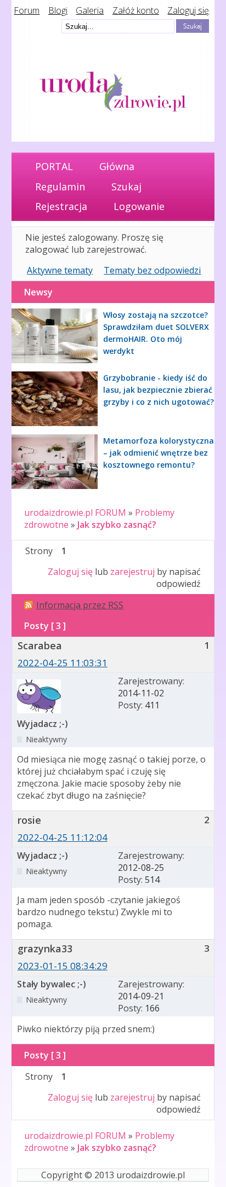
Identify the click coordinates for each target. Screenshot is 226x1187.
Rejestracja (61, 206)
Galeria (90, 10)
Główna (116, 166)
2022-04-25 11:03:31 (63, 662)
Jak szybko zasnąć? (116, 525)
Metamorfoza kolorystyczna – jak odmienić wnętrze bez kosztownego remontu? (158, 452)
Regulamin (60, 186)
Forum (26, 10)
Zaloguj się (188, 10)
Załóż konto (135, 10)
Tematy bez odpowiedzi (152, 270)
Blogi (57, 10)
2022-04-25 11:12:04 (63, 837)
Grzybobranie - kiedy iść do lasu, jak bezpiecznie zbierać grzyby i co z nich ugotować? (158, 390)
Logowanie (139, 206)
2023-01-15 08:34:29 (63, 965)
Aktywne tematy (60, 270)
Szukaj (126, 186)
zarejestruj (132, 572)
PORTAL (54, 166)
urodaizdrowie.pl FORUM (75, 513)
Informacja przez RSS (79, 605)
